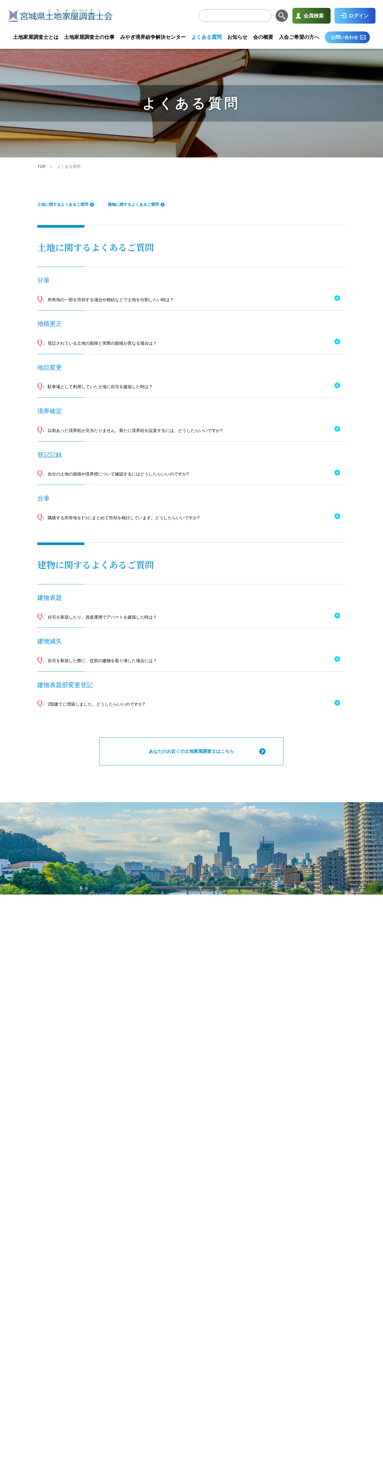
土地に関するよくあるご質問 (62, 204)
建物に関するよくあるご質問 (133, 204)
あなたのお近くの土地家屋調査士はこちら (191, 751)
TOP (41, 166)
